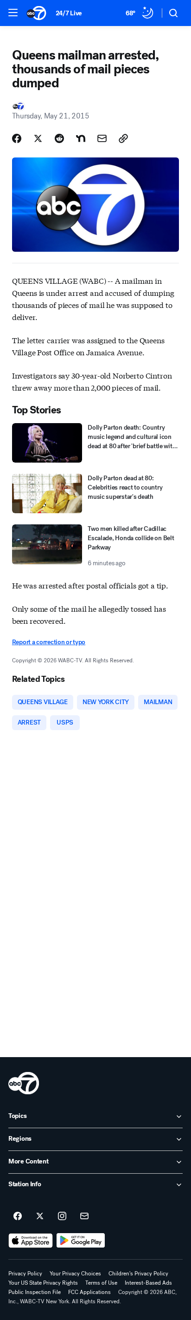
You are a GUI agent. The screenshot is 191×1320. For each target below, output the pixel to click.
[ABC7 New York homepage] (36, 13)
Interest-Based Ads (148, 1283)
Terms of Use (101, 1283)
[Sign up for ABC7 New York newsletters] (84, 1216)
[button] (13, 12)
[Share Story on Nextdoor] (81, 138)
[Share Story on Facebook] (17, 138)
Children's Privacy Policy (138, 1273)
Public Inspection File (34, 1292)
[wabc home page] (23, 1083)
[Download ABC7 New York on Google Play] (81, 1240)
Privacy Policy (25, 1273)
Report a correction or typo (48, 642)
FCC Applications (89, 1292)
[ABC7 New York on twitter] (40, 1216)
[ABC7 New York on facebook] (17, 1216)
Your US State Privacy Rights (43, 1283)
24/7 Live (69, 13)
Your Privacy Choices (75, 1273)
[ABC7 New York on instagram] (62, 1216)
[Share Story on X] (38, 138)
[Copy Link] (123, 138)
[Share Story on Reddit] (59, 138)
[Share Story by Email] (102, 138)
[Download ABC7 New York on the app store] (30, 1240)
